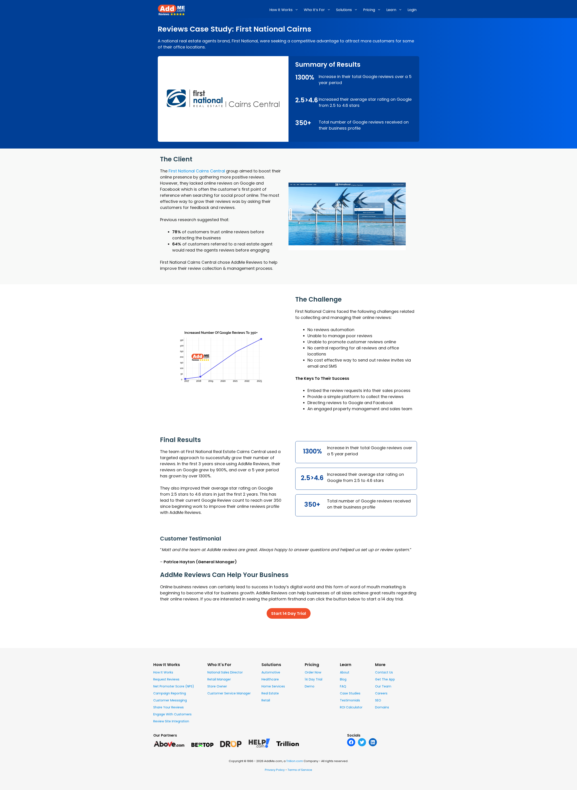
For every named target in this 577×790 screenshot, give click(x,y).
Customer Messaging (170, 700)
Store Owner (217, 686)
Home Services (273, 686)
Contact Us (384, 672)
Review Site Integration (171, 721)
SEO (378, 700)
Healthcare (270, 679)
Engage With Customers (172, 714)
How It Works (163, 672)
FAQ (343, 686)
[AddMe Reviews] (171, 9)
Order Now (313, 672)
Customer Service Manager (229, 693)
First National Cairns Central (197, 171)
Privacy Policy (275, 770)
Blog (343, 679)
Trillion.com (294, 761)
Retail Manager (219, 679)
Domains (382, 707)
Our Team (383, 686)
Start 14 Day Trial (288, 613)
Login (412, 9)
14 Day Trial (313, 679)
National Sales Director (225, 672)
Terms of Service (300, 770)
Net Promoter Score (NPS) (173, 686)
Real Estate (270, 693)
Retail (265, 700)
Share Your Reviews (168, 707)
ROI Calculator (351, 707)
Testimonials (350, 700)
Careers (381, 693)
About (344, 672)
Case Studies (350, 693)
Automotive (270, 672)
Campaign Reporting (169, 693)
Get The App (385, 679)
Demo (309, 686)
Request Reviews (166, 679)
